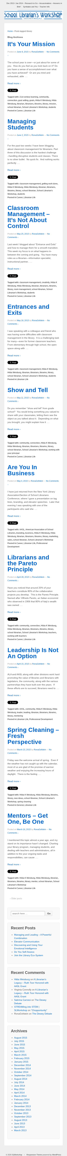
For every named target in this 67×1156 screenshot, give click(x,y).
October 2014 (21, 1072)
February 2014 (21, 1099)
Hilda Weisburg (31, 187)
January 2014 (21, 1103)
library (45, 104)
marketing (53, 536)
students (52, 107)
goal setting (23, 100)
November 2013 (22, 1109)
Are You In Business (22, 470)
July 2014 (19, 1082)
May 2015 (19, 1048)
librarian (20, 104)
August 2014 (20, 1079)
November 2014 (22, 1068)
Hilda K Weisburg (43, 100)
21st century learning (29, 97)
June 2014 (19, 1085)
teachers (52, 632)
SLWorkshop (17, 1155)
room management (22, 289)
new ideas (18, 798)
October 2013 (21, 1113)
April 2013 (19, 1127)
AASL (22, 529)
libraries (38, 104)
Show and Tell (27, 390)
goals (31, 100)
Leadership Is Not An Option (32, 653)
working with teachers (17, 636)
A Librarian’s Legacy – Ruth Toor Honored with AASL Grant (31, 982)
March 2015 (20, 1055)
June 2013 (19, 1123)
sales (9, 540)
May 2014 (19, 1089)
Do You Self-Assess (24, 952)
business (29, 533)
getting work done (50, 184)
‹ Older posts (16, 898)
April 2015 (19, 1051)
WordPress (56, 1155)
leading (27, 712)
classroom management (30, 184)
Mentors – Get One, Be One (27, 818)
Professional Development (41, 719)
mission (52, 104)
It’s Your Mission (31, 44)
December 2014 (22, 1065)
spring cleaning (24, 802)
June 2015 (19, 1044)
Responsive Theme (34, 1155)
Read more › (13, 83)
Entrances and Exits (28, 309)
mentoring (18, 716)
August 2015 (20, 1037)
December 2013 (22, 1106)
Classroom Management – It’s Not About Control (28, 217)
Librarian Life (29, 111)
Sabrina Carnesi (22, 1000)
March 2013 (20, 1130)
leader (20, 712)
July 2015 (19, 1041)
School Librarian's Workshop (34, 107)
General (20, 805)
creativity (46, 282)
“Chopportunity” (39, 1010)
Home (10, 31)
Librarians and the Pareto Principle (28, 563)
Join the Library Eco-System (28, 955)
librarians (29, 104)
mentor (34, 881)
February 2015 (21, 1058)
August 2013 (20, 1120)
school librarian (14, 107)
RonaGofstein (38, 52)
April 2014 (19, 1092)
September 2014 (22, 1075)
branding (20, 533)
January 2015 (21, 1061)
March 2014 (20, 1096)
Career (20, 111)
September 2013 (22, 1116)
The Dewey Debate (42, 1013)
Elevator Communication (26, 941)
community (44, 97)
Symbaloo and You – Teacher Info (36, 7)
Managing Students (21, 124)
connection (12, 100)
